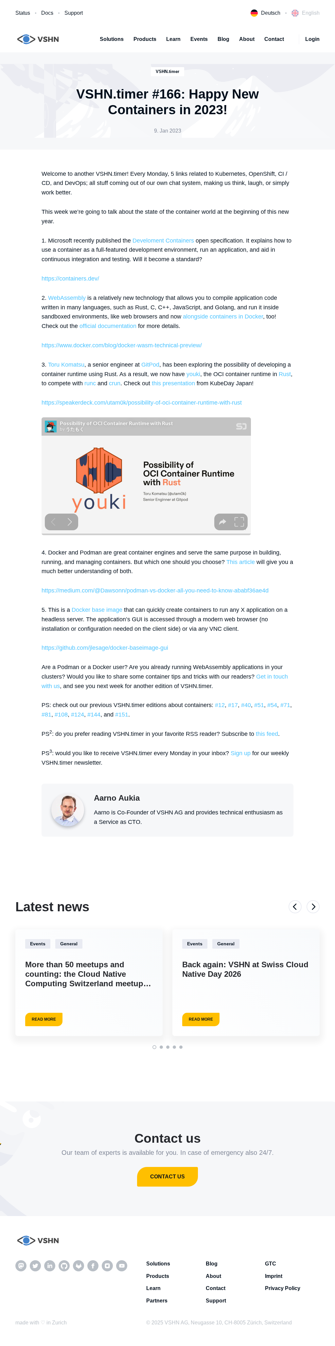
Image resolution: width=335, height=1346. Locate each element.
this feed (267, 734)
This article (240, 562)
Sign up (241, 753)
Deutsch (270, 13)
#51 (259, 705)
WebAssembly (67, 298)
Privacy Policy (282, 1288)
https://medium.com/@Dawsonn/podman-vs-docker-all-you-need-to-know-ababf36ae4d (155, 590)
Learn (173, 39)
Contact (274, 39)
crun (114, 383)
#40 (246, 705)
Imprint (273, 1276)
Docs (47, 13)
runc (90, 383)
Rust (285, 374)
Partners (157, 1300)
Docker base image (97, 610)
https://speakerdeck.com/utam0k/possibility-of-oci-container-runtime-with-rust (142, 402)
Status (22, 13)
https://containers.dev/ (70, 278)
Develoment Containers (163, 240)
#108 (61, 714)
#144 (93, 714)
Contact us (167, 1176)
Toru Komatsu (66, 364)
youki (193, 374)
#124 (77, 714)
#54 (272, 705)
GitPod (150, 364)
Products (144, 39)
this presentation (173, 383)
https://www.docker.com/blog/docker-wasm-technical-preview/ (122, 345)
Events (199, 39)
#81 (46, 714)
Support (73, 13)
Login (312, 39)
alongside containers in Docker (223, 316)
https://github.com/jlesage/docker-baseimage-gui (105, 648)
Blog (223, 39)
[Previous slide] (295, 906)
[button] (154, 1047)
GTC (270, 1263)
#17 (233, 705)
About (247, 39)
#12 (220, 705)
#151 (121, 714)
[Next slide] (313, 906)
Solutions (112, 39)
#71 (285, 705)
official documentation (107, 326)
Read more (44, 1019)
